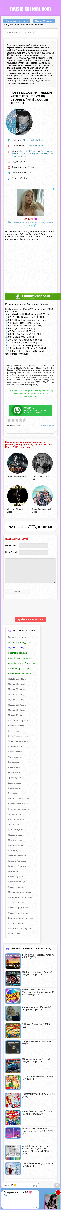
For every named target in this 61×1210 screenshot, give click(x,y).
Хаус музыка (14, 761)
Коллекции (13, 871)
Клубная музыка (16, 725)
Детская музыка (15, 829)
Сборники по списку (18, 923)
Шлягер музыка (15, 845)
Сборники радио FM (18, 907)
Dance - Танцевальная (19, 798)
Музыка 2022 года (17, 694)
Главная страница (17, 637)
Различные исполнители (20, 897)
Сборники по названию (19, 912)
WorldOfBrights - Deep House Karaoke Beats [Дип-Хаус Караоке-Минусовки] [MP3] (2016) (36, 1150)
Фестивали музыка (17, 855)
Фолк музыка (14, 756)
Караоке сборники (17, 865)
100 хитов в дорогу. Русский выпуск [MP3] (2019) (36, 1060)
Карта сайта (14, 933)
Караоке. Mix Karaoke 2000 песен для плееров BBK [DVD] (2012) (37, 1131)
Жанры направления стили (21, 917)
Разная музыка (15, 876)
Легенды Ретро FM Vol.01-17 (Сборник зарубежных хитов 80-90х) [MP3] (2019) (38, 992)
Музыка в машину (16, 834)
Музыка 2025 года (17, 678)
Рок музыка (13, 730)
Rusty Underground (16, 476)
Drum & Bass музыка (18, 735)
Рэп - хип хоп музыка (18, 808)
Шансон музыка (15, 746)
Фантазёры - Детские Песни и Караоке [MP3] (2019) (37, 1112)
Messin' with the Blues (34, 140)
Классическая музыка (18, 803)
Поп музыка (14, 793)
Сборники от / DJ (16, 902)
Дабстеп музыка (16, 819)
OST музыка (14, 824)
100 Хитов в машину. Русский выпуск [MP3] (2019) (37, 973)
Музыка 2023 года (17, 689)
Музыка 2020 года (17, 704)
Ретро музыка (14, 772)
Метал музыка (15, 839)
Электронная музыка (18, 741)
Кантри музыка (15, 850)
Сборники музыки (16, 886)
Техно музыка (14, 813)
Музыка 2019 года (17, 709)
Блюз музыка (19, 156)
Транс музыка (14, 777)
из (28, 384)
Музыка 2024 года (17, 683)
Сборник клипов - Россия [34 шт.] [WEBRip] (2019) (36, 1008)
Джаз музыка (14, 767)
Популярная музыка (18, 720)
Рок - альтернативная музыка (38, 153)
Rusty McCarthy (15, 70)
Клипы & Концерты (17, 860)
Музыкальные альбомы (19, 891)
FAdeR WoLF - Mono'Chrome (33, 234)
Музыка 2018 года (28, 151)
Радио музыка (15, 751)
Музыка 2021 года (17, 699)
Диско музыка (14, 787)
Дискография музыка (18, 881)
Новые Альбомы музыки (20, 928)
